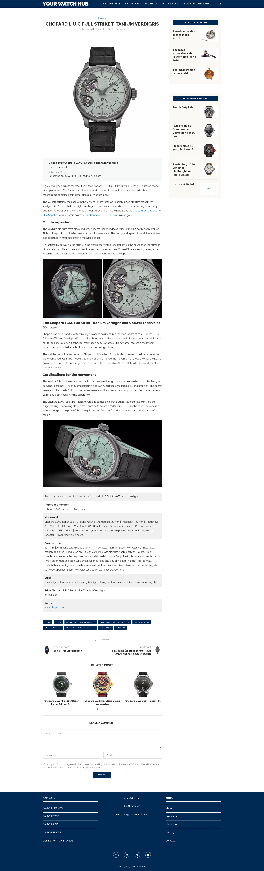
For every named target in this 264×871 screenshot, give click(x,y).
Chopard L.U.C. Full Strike (104, 215)
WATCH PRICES (170, 3)
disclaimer (171, 824)
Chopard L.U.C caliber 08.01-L (80, 622)
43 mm (58, 622)
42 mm (47, 622)
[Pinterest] (137, 855)
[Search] (219, 3)
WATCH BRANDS (111, 3)
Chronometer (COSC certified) (114, 622)
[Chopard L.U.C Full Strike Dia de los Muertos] (102, 684)
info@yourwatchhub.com (135, 814)
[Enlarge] (97, 262)
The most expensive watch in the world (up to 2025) (184, 55)
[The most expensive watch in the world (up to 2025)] (209, 54)
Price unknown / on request (80, 628)
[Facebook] (116, 855)
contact (170, 840)
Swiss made (105, 628)
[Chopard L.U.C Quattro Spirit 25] (143, 684)
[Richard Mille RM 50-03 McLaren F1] (209, 150)
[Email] (148, 855)
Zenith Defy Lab (183, 107)
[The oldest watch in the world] (209, 74)
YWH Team (95, 29)
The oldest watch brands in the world (184, 35)
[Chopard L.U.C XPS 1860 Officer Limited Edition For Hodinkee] (61, 684)
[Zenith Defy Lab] (209, 112)
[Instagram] (126, 855)
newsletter (172, 816)
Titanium (120, 628)
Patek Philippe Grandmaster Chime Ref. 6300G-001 (184, 131)
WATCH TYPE (132, 3)
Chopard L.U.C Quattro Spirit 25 (143, 701)
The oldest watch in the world (184, 71)
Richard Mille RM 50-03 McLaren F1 (184, 148)
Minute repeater (53, 628)
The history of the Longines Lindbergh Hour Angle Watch (184, 169)
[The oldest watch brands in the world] (209, 36)
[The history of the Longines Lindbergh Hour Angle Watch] (209, 169)
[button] (46, 690)
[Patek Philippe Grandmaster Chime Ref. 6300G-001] (209, 130)
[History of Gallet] (209, 189)
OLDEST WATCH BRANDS (195, 3)
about (169, 808)
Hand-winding (141, 622)
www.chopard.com (55, 607)
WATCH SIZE (150, 3)
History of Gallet (183, 184)
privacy (170, 832)
